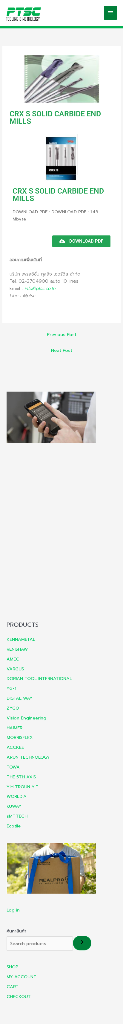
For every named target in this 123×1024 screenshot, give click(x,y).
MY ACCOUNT (21, 976)
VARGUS (15, 669)
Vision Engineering (26, 718)
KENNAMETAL (21, 639)
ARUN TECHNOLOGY (28, 757)
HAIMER (14, 728)
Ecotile (14, 826)
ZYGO (13, 708)
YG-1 (11, 688)
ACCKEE (15, 747)
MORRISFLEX (20, 737)
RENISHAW (17, 649)
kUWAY (14, 806)
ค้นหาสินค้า (16, 931)
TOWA (13, 767)
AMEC (13, 659)
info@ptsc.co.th (40, 288)
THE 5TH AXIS (21, 777)
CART (13, 986)
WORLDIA (17, 796)
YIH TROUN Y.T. (23, 786)
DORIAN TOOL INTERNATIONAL (39, 678)
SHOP (12, 967)
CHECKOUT (19, 996)
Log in (13, 910)
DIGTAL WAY (20, 698)
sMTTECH (17, 816)
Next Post (61, 350)
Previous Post (61, 334)
